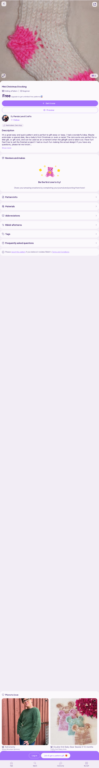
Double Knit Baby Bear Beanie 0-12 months (73, 747)
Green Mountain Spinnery (11, 749)
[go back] (3, 3)
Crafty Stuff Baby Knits (58, 749)
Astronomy (10, 747)
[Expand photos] (3, 76)
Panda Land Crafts (23, 116)
